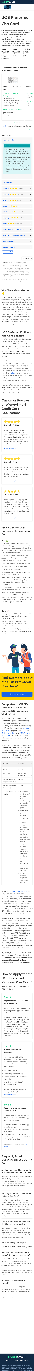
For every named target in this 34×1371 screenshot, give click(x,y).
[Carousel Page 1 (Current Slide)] (14, 122)
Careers (15, 1360)
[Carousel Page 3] (17, 122)
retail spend (13, 373)
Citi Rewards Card (8, 733)
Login (5, 126)
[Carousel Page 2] (16, 122)
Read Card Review (17, 694)
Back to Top (28, 258)
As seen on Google (10, 448)
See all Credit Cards (8, 252)
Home (3, 279)
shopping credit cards (18, 891)
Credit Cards (11, 279)
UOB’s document (9, 1094)
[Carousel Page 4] (19, 122)
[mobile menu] (31, 2)
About (8, 1360)
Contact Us (24, 1360)
